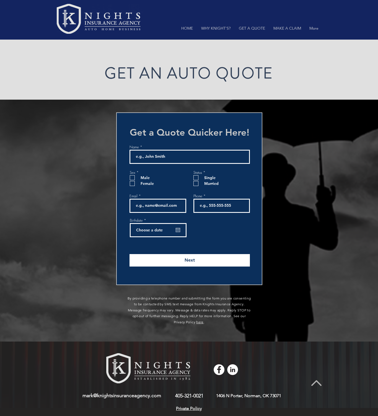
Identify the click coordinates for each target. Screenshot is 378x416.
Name (134, 147)
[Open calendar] (178, 230)
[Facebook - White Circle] (219, 369)
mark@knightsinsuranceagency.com (121, 395)
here (199, 322)
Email (134, 196)
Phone (197, 196)
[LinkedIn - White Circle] (232, 369)
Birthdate (139, 220)
